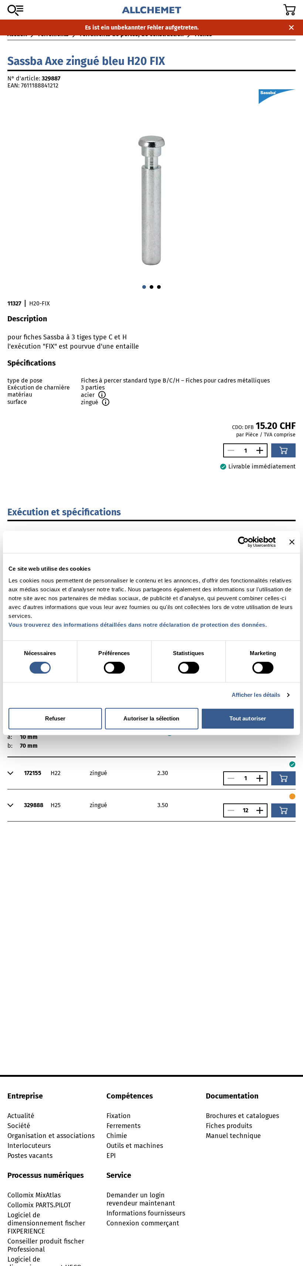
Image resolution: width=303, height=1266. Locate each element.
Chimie (116, 1136)
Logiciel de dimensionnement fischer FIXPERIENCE (46, 1223)
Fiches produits (229, 1126)
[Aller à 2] (159, 287)
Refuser (55, 718)
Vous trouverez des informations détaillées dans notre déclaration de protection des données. (137, 625)
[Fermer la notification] (291, 27)
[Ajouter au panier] (283, 450)
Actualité (20, 1116)
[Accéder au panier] (289, 10)
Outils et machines (134, 1146)
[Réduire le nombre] (229, 450)
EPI (111, 1156)
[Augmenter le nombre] (261, 450)
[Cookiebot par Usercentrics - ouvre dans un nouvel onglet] (243, 541)
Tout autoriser (247, 718)
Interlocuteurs (29, 1146)
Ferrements (123, 1126)
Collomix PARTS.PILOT (39, 1205)
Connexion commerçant (142, 1223)
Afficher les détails (256, 695)
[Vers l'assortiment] (15, 10)
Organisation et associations (51, 1136)
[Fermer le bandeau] (292, 541)
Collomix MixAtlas (34, 1195)
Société (18, 1126)
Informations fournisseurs (145, 1213)
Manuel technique (233, 1136)
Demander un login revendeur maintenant (140, 1199)
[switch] (114, 668)
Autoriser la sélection (151, 718)
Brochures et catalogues (242, 1116)
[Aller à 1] (151, 287)
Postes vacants (29, 1156)
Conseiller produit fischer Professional (45, 1245)
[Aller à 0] (144, 287)
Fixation (118, 1116)
